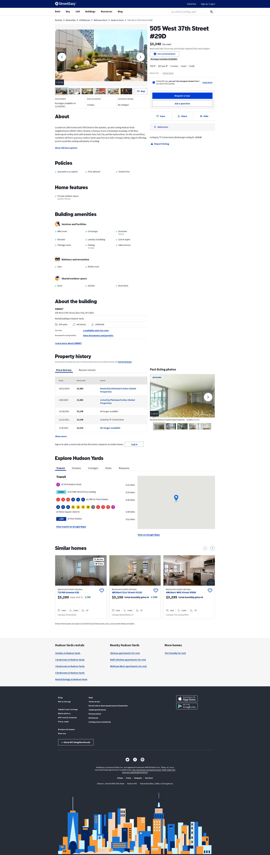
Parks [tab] (108, 468)
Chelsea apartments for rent (125, 653)
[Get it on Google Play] (187, 706)
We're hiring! (64, 701)
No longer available (110, 427)
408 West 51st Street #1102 (127, 592)
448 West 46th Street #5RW (181, 592)
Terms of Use (94, 701)
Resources (106, 11)
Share (184, 116)
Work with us (64, 713)
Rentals (58, 20)
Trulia (128, 778)
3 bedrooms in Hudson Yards (70, 672)
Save (162, 116)
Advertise (191, 3)
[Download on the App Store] (187, 698)
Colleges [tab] (93, 468)
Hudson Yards (117, 20)
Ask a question (182, 103)
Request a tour (182, 95)
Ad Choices (93, 718)
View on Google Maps (149, 534)
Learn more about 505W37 (68, 343)
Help (91, 697)
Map (143, 91)
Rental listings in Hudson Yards (71, 679)
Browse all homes (66, 729)
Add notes (163, 127)
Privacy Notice (95, 714)
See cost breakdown (166, 54)
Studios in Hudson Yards (67, 653)
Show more (61, 436)
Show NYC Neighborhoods (75, 742)
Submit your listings (68, 709)
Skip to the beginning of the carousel (135, 621)
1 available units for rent (96, 330)
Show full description (66, 147)
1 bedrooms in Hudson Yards (70, 659)
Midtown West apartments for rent (128, 666)
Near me (62, 733)
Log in (134, 444)
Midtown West (100, 20)
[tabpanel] (101, 407)
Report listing (161, 143)
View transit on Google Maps (71, 526)
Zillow (120, 778)
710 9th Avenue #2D (68, 592)
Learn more (207, 82)
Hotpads (138, 778)
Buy (68, 11)
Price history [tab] (64, 370)
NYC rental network (67, 717)
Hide (206, 116)
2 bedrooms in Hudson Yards (70, 666)
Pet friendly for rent (175, 653)
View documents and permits (98, 335)
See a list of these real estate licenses (146, 770)
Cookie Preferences (97, 710)
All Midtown (84, 20)
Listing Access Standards (100, 722)
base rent (75, 597)
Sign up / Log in (208, 3)
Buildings (90, 11)
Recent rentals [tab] (87, 370)
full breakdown (125, 362)
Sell (78, 11)
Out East (149, 778)
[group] (81, 587)
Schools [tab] (76, 468)
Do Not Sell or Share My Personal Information (108, 705)
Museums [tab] (124, 468)
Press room (63, 721)
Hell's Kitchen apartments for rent (128, 659)
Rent (57, 11)
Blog (120, 11)
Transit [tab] (60, 468)
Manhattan (71, 20)
